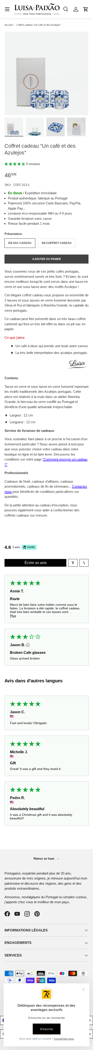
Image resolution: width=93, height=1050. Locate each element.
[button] (86, 9)
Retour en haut (44, 858)
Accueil (8, 25)
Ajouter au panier (46, 259)
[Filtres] (73, 563)
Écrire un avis (35, 563)
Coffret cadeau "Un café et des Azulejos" (38, 25)
